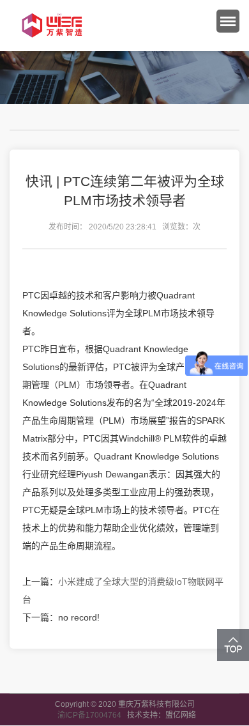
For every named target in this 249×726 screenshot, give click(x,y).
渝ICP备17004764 (92, 715)
